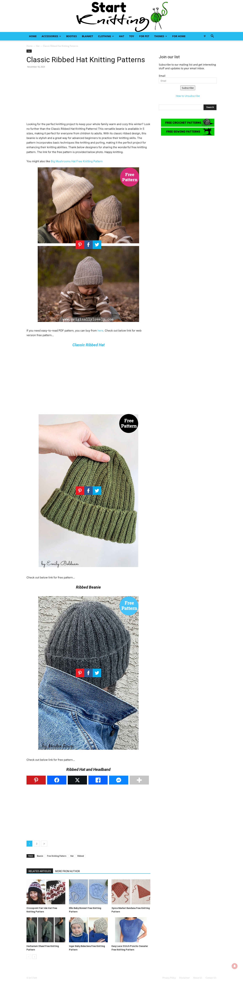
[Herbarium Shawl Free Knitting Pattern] (46, 930)
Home (33, 36)
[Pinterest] (204, 36)
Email (162, 75)
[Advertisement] (88, 97)
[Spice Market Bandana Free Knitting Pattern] (131, 891)
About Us (197, 977)
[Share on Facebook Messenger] (118, 780)
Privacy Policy (169, 977)
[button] (212, 36)
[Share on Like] (98, 780)
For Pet (144, 36)
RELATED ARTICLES (40, 871)
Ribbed (80, 856)
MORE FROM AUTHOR (67, 871)
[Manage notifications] (234, 966)
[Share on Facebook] (56, 780)
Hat (121, 36)
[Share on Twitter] (77, 780)
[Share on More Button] (139, 780)
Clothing (104, 36)
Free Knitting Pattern (56, 856)
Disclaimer (184, 977)
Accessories (50, 36)
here (100, 330)
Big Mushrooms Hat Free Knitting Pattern (77, 161)
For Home (179, 36)
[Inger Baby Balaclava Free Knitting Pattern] (88, 930)
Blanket (87, 36)
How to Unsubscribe (188, 96)
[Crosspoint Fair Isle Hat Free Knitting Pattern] (46, 891)
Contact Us (211, 977)
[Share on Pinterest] (36, 780)
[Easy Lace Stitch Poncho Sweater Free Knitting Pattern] (131, 930)
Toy (131, 36)
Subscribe (188, 88)
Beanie (40, 856)
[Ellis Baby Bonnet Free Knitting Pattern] (88, 891)
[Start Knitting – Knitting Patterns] (121, 16)
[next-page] (34, 957)
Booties (71, 36)
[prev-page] (29, 957)
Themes (159, 36)
